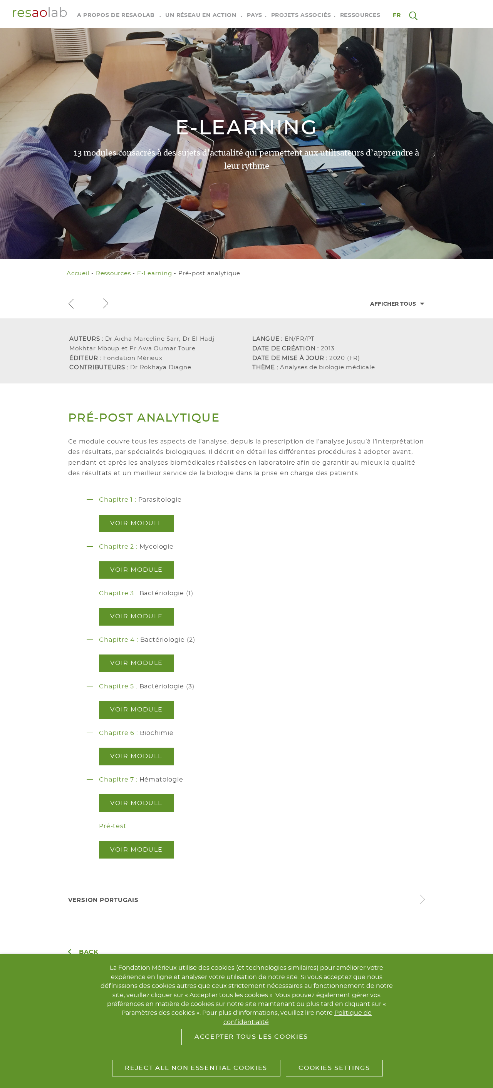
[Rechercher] (413, 15)
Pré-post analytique (209, 273)
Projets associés (301, 15)
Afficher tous (393, 304)
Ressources (360, 15)
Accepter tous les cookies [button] (251, 1037)
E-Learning (154, 273)
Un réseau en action (200, 15)
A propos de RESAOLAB (116, 15)
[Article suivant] (105, 303)
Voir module (136, 523)
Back (89, 952)
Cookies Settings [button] (334, 1068)
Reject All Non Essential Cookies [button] (196, 1068)
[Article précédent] (71, 303)
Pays (254, 15)
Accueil (78, 273)
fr (397, 15)
